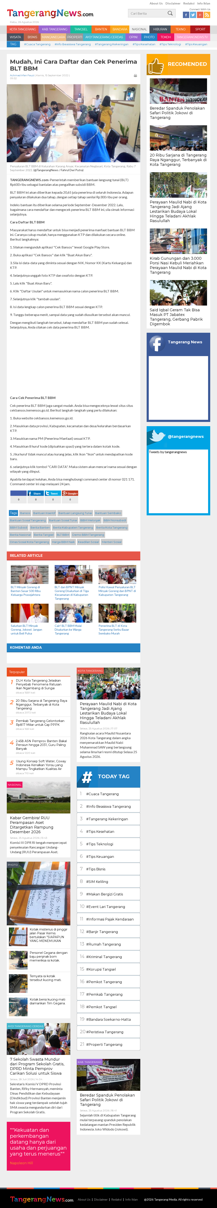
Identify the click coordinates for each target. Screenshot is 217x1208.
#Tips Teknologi (170, 44)
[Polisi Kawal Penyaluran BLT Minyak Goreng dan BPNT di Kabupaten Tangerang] (117, 574)
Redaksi (189, 3)
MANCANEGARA (53, 37)
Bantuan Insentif (44, 513)
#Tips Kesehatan (144, 44)
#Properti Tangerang (101, 1044)
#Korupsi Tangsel (98, 969)
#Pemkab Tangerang (101, 994)
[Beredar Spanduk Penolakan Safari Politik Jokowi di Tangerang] (108, 1074)
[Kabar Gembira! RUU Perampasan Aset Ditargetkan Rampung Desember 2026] (38, 797)
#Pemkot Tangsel (98, 1006)
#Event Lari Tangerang (102, 906)
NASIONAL (139, 29)
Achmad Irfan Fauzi (22, 75)
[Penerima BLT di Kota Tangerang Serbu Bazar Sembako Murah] (117, 613)
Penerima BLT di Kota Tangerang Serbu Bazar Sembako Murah (114, 629)
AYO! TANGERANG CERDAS (104, 37)
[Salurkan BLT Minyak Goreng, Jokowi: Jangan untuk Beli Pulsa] (30, 613)
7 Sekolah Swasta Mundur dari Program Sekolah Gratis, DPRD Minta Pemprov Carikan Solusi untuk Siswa (37, 1066)
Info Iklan (203, 3)
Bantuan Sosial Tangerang (28, 520)
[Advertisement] (73, 362)
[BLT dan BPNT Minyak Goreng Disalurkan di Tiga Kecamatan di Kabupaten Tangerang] (73, 574)
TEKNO (180, 29)
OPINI (133, 37)
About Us (156, 3)
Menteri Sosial (111, 542)
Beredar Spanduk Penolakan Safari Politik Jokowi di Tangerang (107, 1100)
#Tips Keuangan (196, 44)
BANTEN (101, 29)
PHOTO (149, 37)
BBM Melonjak (90, 520)
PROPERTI (74, 37)
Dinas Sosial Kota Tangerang (29, 542)
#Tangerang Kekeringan (111, 44)
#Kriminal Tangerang (101, 956)
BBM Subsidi (18, 527)
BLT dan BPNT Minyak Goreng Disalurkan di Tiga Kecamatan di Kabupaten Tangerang (72, 592)
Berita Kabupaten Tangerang (73, 527)
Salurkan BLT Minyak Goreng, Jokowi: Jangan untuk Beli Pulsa (26, 629)
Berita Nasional (20, 534)
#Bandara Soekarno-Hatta (105, 1019)
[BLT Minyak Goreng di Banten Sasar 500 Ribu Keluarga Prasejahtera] (30, 574)
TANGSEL (81, 29)
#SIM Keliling (94, 881)
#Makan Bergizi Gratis (101, 894)
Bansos (25, 513)
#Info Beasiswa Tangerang (73, 44)
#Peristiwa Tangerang (102, 1032)
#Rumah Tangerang (100, 944)
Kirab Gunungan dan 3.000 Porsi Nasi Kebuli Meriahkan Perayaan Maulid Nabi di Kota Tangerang (178, 265)
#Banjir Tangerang (99, 931)
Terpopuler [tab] (17, 672)
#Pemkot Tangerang (101, 981)
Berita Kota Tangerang (111, 527)
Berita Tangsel (44, 534)
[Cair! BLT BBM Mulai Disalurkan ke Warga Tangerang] (73, 613)
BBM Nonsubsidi (115, 520)
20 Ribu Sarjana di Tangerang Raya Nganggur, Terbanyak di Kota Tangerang (178, 160)
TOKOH (166, 37)
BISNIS (32, 37)
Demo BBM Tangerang (88, 534)
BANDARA (120, 29)
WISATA (15, 37)
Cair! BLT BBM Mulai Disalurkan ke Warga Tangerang (68, 629)
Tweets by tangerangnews (168, 452)
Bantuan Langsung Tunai (75, 513)
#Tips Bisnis (92, 869)
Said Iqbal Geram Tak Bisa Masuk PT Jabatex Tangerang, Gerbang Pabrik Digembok (176, 317)
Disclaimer (173, 3)
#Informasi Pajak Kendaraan (107, 919)
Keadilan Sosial (88, 542)
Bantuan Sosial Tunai (63, 520)
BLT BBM (63, 534)
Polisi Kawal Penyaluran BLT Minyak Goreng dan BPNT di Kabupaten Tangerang (117, 590)
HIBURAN (160, 29)
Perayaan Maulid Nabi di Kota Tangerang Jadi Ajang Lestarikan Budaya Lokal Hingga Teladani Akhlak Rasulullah (108, 713)
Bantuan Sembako (108, 513)
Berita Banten (40, 527)
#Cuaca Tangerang (37, 44)
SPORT (200, 29)
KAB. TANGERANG (54, 29)
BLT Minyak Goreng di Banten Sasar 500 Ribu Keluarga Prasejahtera (26, 590)
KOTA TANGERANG (23, 29)
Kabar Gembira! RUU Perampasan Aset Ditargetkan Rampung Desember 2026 (31, 825)
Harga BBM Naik (63, 542)
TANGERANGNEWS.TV (192, 37)
